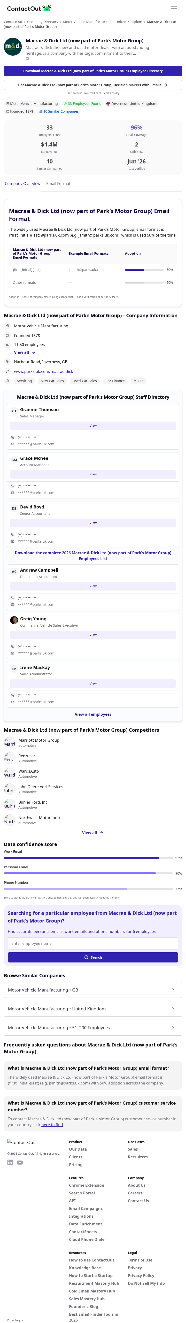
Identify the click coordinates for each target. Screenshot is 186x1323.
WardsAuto (28, 771)
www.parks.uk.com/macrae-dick (43, 371)
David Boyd (32, 506)
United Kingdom (129, 21)
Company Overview (22, 183)
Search (96, 957)
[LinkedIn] (27, 58)
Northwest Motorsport (39, 817)
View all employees (93, 714)
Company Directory (42, 21)
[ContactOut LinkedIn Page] (10, 1238)
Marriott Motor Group (38, 740)
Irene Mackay (35, 667)
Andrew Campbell (39, 570)
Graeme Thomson (39, 409)
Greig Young (33, 618)
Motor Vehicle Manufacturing (87, 21)
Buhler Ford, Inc (32, 802)
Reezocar (26, 755)
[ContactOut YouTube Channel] (20, 1238)
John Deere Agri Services (40, 786)
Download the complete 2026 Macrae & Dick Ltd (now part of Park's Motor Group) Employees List (93, 555)
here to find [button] (52, 1124)
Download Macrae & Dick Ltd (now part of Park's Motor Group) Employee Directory (93, 71)
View (93, 425)
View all (89, 832)
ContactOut (13, 21)
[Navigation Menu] (174, 8)
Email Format (58, 183)
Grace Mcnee (34, 458)
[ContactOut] (31, 8)
